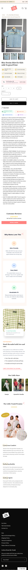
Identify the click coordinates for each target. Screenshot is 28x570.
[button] (22, 8)
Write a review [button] (14, 222)
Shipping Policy (5, 538)
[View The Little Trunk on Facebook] (6, 566)
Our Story (3, 523)
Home (3, 14)
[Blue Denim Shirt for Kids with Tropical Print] (6, 56)
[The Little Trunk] (14, 8)
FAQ (2, 533)
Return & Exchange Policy (8, 535)
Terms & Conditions (6, 540)
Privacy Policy (5, 543)
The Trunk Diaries (5, 525)
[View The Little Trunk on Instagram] (2, 566)
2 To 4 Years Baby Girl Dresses (12, 14)
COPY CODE (22, 82)
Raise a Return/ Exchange (8, 545)
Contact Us (4, 528)
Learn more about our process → (12, 368)
